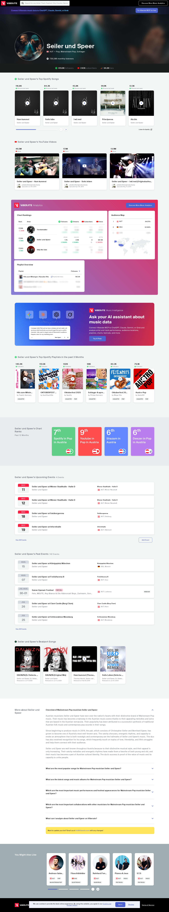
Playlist (21, 271)
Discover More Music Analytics (153, 3)
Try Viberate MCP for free (146, 10)
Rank (20, 222)
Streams (76, 222)
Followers (64, 222)
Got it (120, 905)
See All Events (21, 540)
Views (101, 222)
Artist (29, 222)
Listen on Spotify (144, 129)
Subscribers (88, 222)
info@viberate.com (82, 831)
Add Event (145, 540)
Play (27, 103)
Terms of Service (148, 905)
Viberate (9, 3)
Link (52, 277)
